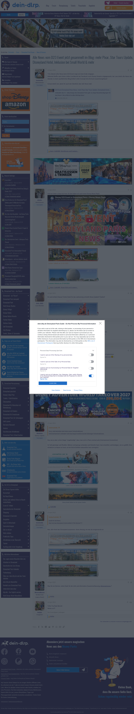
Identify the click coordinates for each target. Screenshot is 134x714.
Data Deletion (56, 390)
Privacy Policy (78, 390)
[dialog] (67, 357)
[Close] (101, 324)
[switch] (91, 355)
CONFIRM (53, 383)
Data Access (67, 390)
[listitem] (67, 350)
